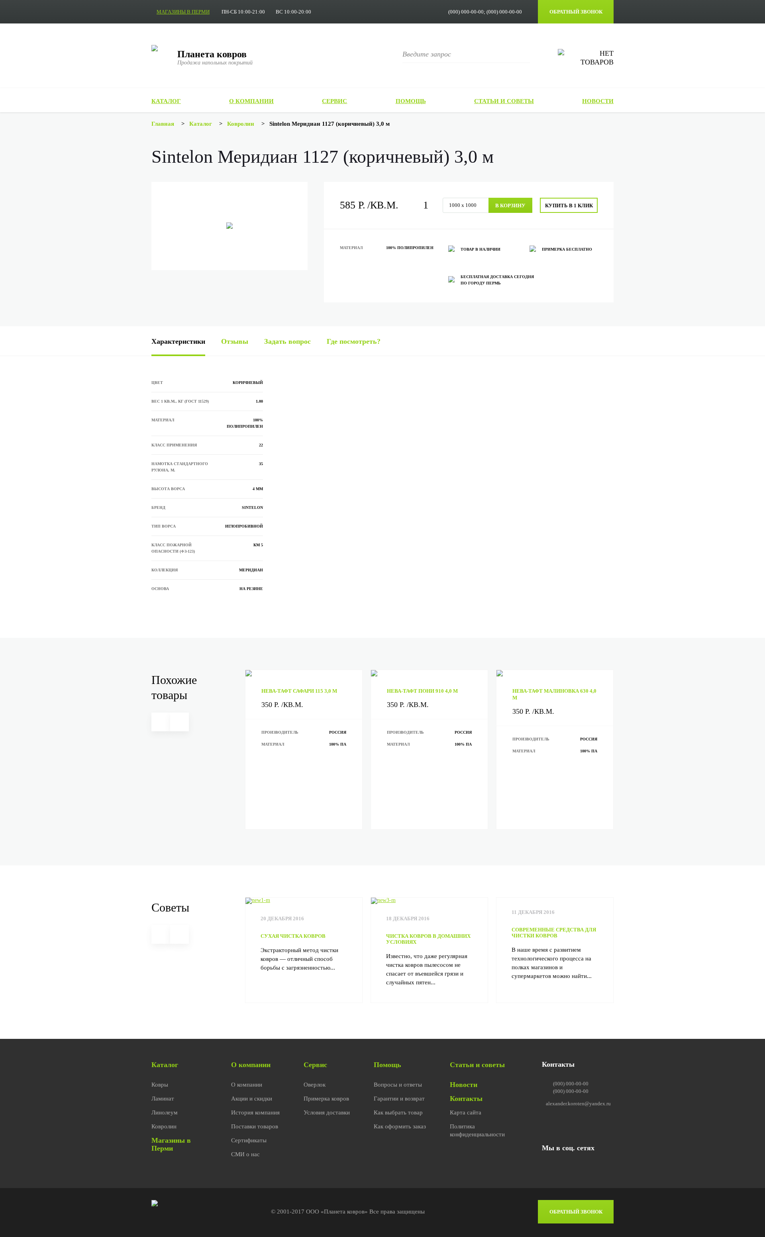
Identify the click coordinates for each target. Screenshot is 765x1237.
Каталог (166, 101)
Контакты (466, 1099)
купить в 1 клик (569, 205)
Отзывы (234, 341)
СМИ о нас (245, 1154)
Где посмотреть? (354, 341)
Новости (598, 101)
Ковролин (164, 1126)
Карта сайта (465, 1112)
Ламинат (162, 1098)
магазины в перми (183, 12)
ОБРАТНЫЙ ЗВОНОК (575, 12)
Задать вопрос (287, 341)
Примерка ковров (326, 1098)
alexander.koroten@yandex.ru (578, 1103)
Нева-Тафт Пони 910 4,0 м (422, 691)
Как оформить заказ (400, 1126)
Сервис (334, 101)
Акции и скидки (251, 1098)
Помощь (411, 101)
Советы (170, 907)
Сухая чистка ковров (293, 936)
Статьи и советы (504, 101)
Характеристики (178, 341)
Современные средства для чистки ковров (554, 933)
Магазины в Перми (171, 1144)
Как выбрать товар (398, 1112)
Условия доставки (327, 1112)
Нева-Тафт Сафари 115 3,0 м (299, 691)
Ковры (159, 1084)
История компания (255, 1112)
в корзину (510, 205)
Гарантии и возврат (399, 1098)
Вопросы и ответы (398, 1084)
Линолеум (164, 1112)
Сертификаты (249, 1140)
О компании (251, 101)
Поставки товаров (254, 1126)
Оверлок (315, 1084)
